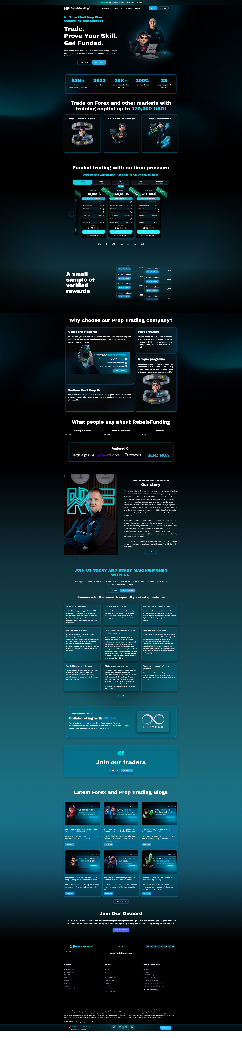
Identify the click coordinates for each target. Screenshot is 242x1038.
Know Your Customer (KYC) (153, 983)
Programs (105, 8)
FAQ (105, 972)
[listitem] (78, 83)
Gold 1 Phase (68, 978)
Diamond (67, 980)
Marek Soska (154, 526)
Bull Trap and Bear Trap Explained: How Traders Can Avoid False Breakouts (120, 879)
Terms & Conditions (151, 980)
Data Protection (150, 978)
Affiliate (129, 8)
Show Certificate (124, 266)
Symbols (108, 983)
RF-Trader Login (111, 992)
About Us (138, 8)
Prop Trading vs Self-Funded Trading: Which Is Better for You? (157, 830)
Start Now (139, 2)
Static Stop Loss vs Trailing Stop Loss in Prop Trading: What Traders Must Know (81, 879)
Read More (69, 844)
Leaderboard (71, 989)
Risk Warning (149, 975)
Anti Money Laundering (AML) (154, 986)
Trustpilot (67, 434)
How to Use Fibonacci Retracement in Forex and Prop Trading (157, 879)
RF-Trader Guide (109, 980)
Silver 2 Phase (68, 975)
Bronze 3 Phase (69, 972)
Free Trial (67, 983)
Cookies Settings (152, 990)
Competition (117, 8)
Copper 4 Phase (69, 969)
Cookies (147, 972)
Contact (145, 969)
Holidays (108, 986)
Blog (105, 975)
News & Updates (111, 989)
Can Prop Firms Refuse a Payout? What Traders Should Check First (81, 830)
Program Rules (101, 1017)
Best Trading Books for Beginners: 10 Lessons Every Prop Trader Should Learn (120, 830)
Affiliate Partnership (110, 978)
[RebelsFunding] (77, 8)
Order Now (165, 1028)
